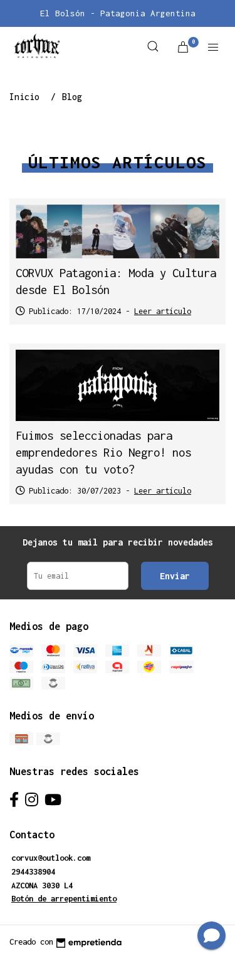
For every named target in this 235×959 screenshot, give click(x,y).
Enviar (175, 576)
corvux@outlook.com (50, 858)
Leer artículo (162, 311)
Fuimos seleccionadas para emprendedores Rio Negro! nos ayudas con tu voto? (103, 452)
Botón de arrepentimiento (64, 898)
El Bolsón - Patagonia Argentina (118, 13)
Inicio (26, 96)
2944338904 (33, 871)
